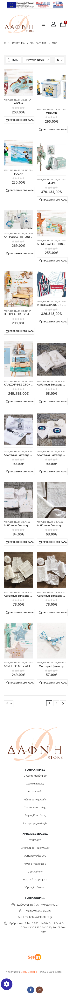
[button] (45, 24)
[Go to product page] (18, 82)
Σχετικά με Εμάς (35, 784)
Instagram (39, 989)
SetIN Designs (29, 972)
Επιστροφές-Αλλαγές (35, 823)
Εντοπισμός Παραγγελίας (35, 848)
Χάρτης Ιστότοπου (35, 887)
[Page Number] (63, 703)
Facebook (30, 989)
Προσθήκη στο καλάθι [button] (22, 120)
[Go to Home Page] (5, 43)
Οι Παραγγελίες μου (35, 856)
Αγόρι (6, 100)
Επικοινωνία (35, 791)
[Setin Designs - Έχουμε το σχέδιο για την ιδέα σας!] (34, 957)
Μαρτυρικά (63, 663)
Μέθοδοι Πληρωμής (35, 800)
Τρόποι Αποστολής (35, 807)
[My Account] (53, 24)
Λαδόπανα (63, 381)
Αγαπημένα (35, 840)
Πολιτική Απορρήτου (35, 879)
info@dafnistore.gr (41, 917)
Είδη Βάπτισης (17, 100)
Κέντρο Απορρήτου (35, 864)
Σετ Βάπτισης (31, 100)
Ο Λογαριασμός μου (35, 776)
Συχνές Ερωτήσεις (35, 815)
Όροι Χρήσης (35, 872)
